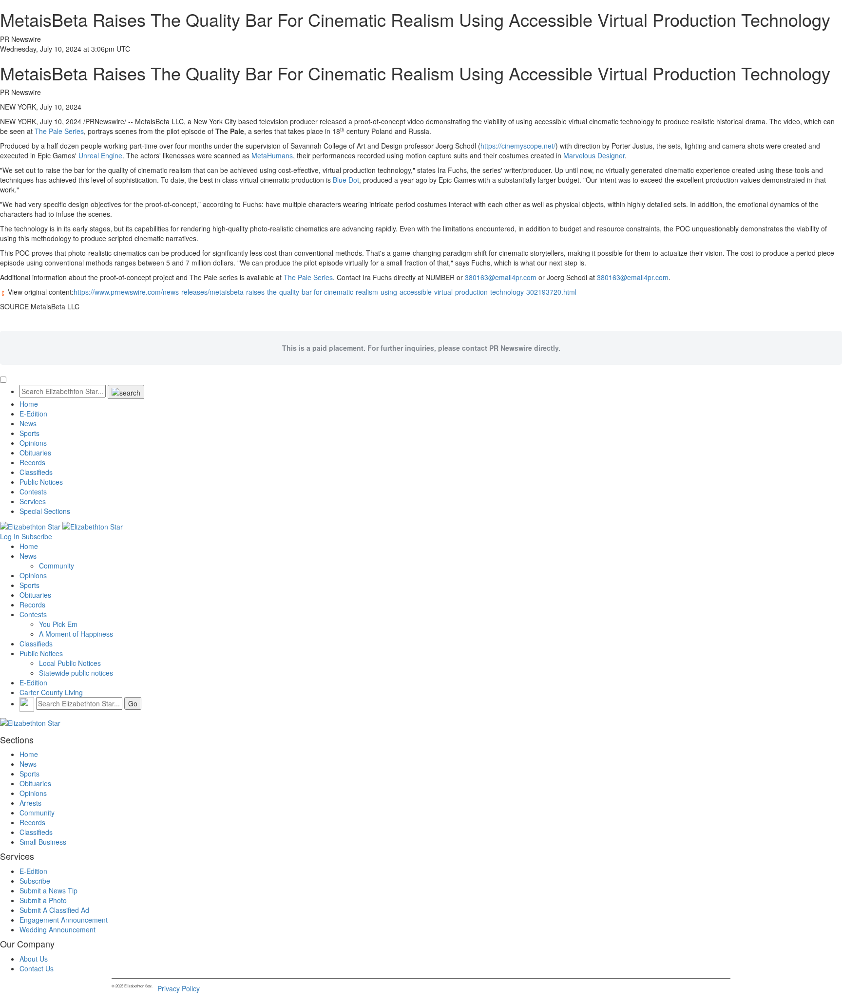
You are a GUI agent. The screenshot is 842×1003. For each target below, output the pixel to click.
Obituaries (35, 452)
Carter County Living (51, 692)
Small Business (42, 842)
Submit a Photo (43, 900)
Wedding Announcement (57, 929)
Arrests (30, 803)
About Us (33, 959)
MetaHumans (272, 155)
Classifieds (36, 472)
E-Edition (33, 413)
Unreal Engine (100, 155)
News (28, 423)
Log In (9, 536)
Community (56, 565)
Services (32, 501)
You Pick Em (58, 624)
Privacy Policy (178, 988)
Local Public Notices (70, 663)
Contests (33, 491)
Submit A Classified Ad (54, 910)
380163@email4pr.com (500, 277)
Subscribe (36, 536)
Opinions (33, 443)
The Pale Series (59, 131)
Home (28, 404)
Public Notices (41, 482)
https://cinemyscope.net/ (517, 146)
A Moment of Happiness (76, 634)
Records (32, 462)
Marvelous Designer (594, 155)
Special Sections (44, 511)
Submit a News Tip (48, 890)
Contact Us (36, 968)
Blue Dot (346, 180)
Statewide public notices (76, 673)
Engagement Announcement (63, 920)
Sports (29, 433)
